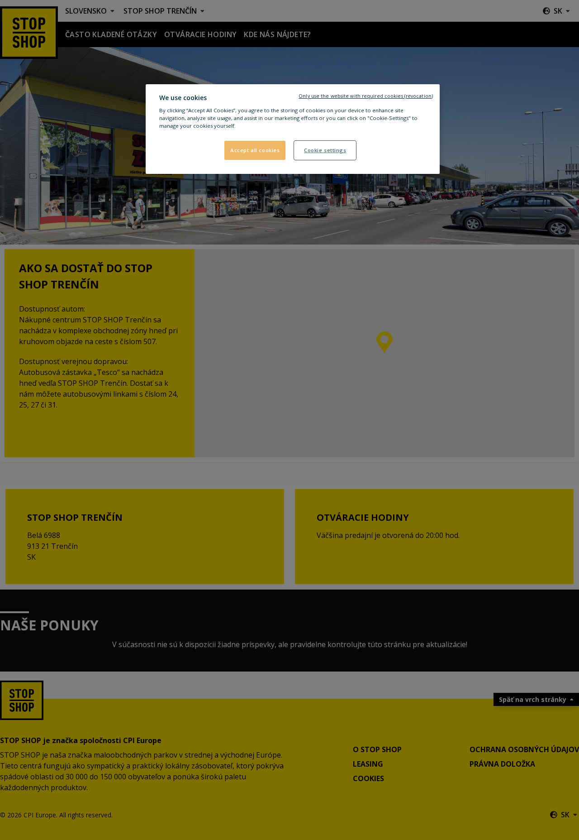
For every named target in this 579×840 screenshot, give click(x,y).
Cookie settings (325, 150)
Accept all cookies (255, 150)
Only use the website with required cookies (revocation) (366, 96)
